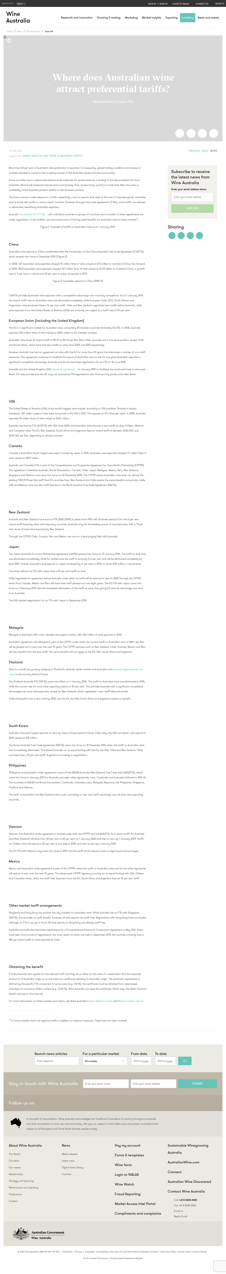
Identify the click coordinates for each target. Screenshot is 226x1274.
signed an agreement (63, 369)
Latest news (68, 1161)
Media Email (180, 1216)
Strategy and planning (21, 1181)
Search (219, 3)
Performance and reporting (23, 1187)
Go (185, 1060)
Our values (15, 1167)
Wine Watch (124, 1184)
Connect (66, 1174)
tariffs (77, 156)
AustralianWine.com (183, 1162)
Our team (14, 1161)
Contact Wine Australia (186, 1191)
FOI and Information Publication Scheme (139, 1251)
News (19, 31)
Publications (15, 1194)
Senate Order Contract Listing (192, 1251)
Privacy (78, 1251)
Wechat (187, 1103)
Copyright (89, 1251)
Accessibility (102, 1251)
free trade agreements (58, 156)
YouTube (212, 1103)
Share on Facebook (179, 133)
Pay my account (127, 1145)
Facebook (178, 1103)
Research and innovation (77, 18)
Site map (114, 1251)
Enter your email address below (188, 189)
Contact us (202, 3)
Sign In (152, 3)
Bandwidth (7, 3)
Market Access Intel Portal (135, 1203)
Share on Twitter (202, 133)
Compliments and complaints (138, 1213)
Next (205, 151)
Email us (178, 1211)
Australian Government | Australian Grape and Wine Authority (38, 1234)
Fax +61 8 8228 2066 (185, 1205)
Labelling (188, 18)
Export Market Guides (100, 1001)
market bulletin (32, 156)
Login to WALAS (181, 3)
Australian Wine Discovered (189, 1181)
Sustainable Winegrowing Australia (188, 1149)
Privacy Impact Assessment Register (126, 1258)
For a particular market (101, 1054)
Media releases (70, 1154)
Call (185, 1200)
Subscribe (192, 208)
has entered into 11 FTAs (32, 214)
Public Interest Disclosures (95, 1258)
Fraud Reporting (128, 1193)
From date (139, 1054)
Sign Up (164, 3)
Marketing (131, 18)
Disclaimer (67, 1251)
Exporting (171, 18)
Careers (13, 1201)
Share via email (213, 133)
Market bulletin (33, 31)
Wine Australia (19, 17)
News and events (208, 18)
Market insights (151, 18)
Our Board (14, 1154)
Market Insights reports (130, 1001)
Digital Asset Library (73, 1167)
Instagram (195, 1103)
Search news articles (50, 1054)
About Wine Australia (25, 1145)
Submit (197, 1083)
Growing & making (109, 18)
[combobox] (21, 4)
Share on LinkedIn (191, 133)
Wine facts (123, 1164)
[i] (137, 218)
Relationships (16, 1174)
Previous (194, 151)
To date (161, 1054)
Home (10, 31)
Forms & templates (129, 1155)
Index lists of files (168, 1251)
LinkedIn (204, 1103)
